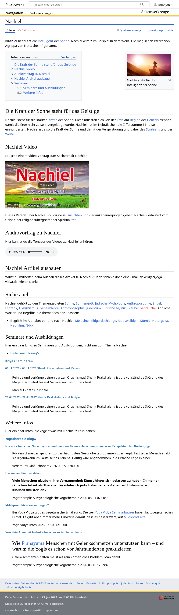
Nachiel (11, 165)
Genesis (153, 120)
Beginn (135, 120)
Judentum (93, 308)
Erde (120, 120)
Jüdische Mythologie (110, 303)
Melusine (82, 321)
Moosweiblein (128, 321)
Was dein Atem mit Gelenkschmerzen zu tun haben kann (43, 532)
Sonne (64, 41)
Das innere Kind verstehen (23, 473)
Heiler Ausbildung (23, 353)
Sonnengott (84, 303)
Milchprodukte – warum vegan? (27, 505)
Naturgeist (160, 321)
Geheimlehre (49, 308)
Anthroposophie (139, 303)
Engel (157, 303)
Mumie (145, 321)
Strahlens (153, 129)
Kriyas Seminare (18, 361)
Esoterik (11, 308)
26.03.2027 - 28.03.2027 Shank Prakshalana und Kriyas (42, 397)
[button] (47, 184)
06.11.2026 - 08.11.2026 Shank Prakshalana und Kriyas (42, 368)
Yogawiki (14, 4)
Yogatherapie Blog (19, 439)
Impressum (51, 610)
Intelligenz (45, 41)
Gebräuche (148, 308)
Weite (9, 134)
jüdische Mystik (114, 308)
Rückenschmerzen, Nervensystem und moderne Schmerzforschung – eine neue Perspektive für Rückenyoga (78, 446)
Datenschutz (12, 610)
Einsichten (74, 215)
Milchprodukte (134, 517)
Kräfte (52, 120)
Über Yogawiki (32, 610)
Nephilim (17, 325)
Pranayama (34, 543)
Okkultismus (28, 308)
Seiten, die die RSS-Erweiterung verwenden (47, 583)
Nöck (29, 325)
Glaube (132, 308)
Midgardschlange (103, 321)
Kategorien (12, 583)
